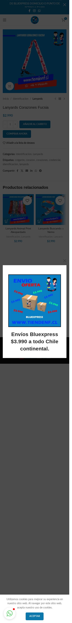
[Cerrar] (64, 260)
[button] (10, 613)
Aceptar (34, 616)
